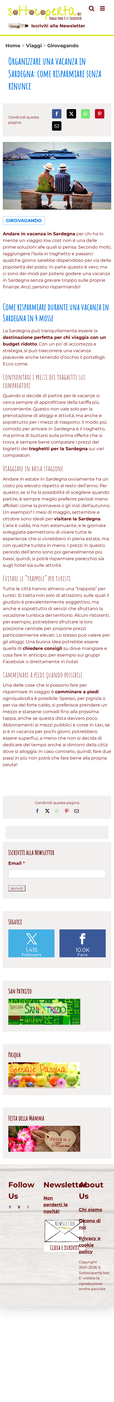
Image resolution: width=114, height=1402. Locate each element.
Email (16, 863)
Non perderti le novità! (55, 1204)
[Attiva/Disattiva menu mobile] (103, 8)
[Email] (57, 126)
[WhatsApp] (85, 114)
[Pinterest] (100, 114)
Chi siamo (90, 1209)
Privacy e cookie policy (89, 1245)
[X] (71, 114)
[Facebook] (57, 114)
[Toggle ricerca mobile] (91, 8)
